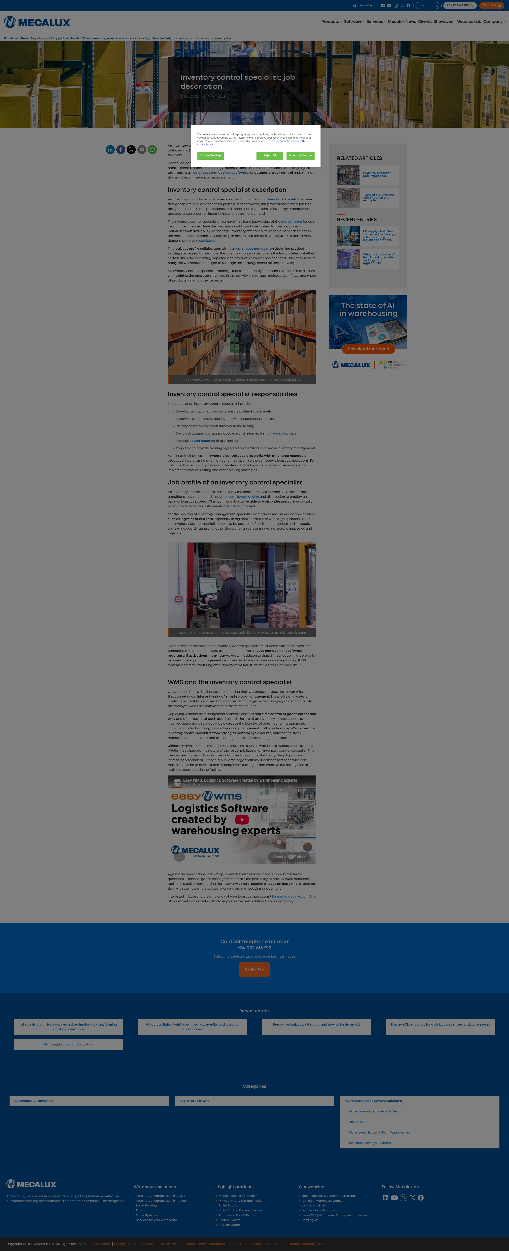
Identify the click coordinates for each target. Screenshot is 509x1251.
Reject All (270, 156)
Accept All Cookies (300, 156)
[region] (256, 146)
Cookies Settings (210, 156)
